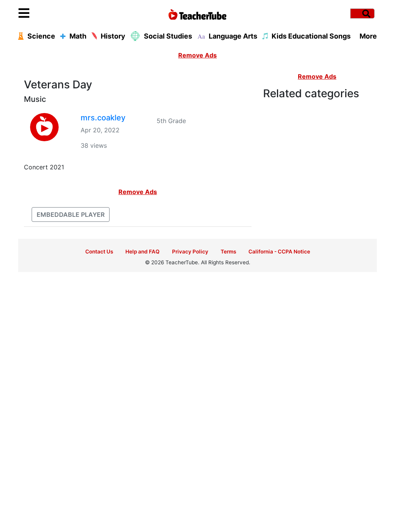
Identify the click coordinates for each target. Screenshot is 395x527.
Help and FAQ (142, 251)
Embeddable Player (71, 214)
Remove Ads (197, 55)
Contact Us (99, 251)
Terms (228, 251)
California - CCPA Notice (279, 251)
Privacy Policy (190, 251)
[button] (63, 13)
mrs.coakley (103, 117)
